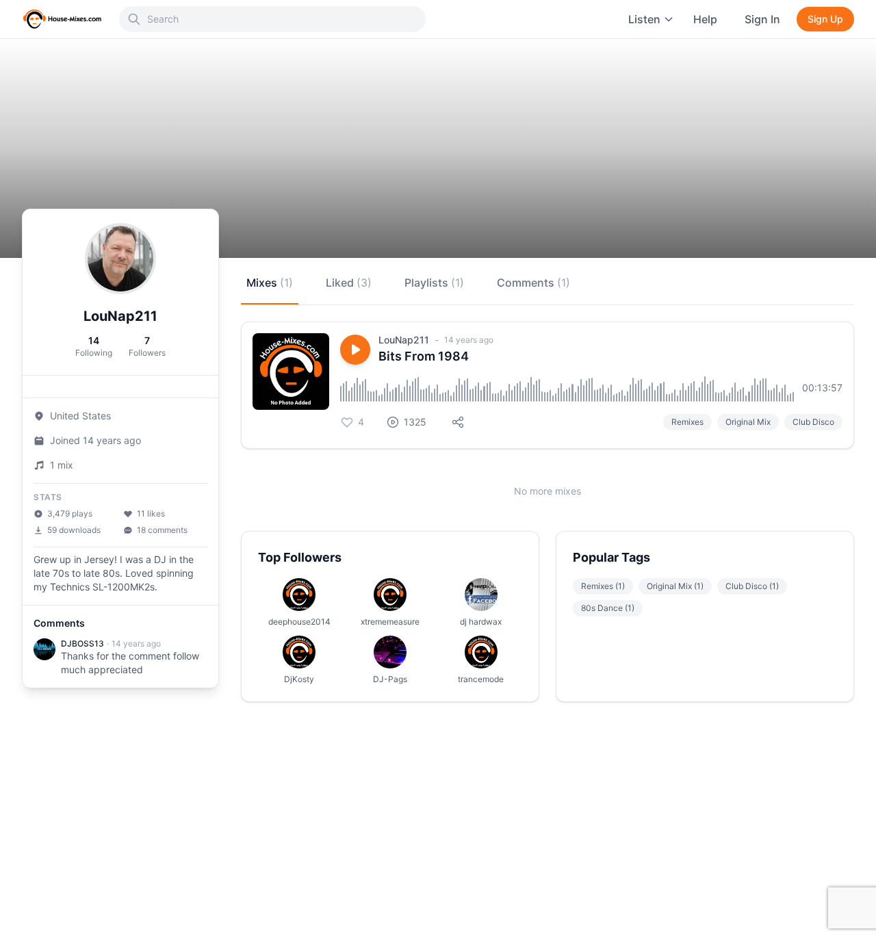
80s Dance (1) (607, 608)
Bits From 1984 (423, 356)
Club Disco (813, 422)
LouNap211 (403, 340)
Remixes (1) (603, 586)
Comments (533, 282)
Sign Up (825, 19)
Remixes (687, 422)
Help (705, 19)
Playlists (434, 282)
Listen (644, 19)
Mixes (269, 282)
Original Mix (748, 422)
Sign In (762, 19)
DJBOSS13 (82, 643)
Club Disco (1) (752, 586)
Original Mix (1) (675, 586)
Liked (349, 282)
